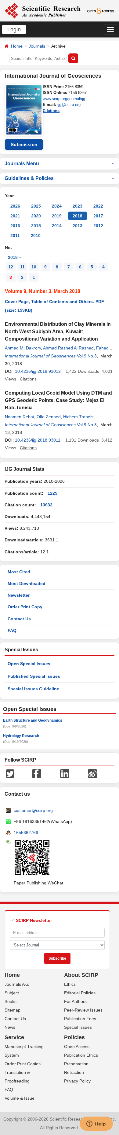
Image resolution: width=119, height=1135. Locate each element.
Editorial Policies (80, 992)
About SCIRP (81, 975)
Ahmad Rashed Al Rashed (68, 347)
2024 (57, 206)
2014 (57, 225)
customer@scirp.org (33, 810)
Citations (51, 110)
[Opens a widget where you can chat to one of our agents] (96, 1124)
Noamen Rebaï (19, 416)
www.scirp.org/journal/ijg (64, 98)
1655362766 (26, 832)
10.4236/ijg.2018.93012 (38, 371)
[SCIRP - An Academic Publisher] (43, 10)
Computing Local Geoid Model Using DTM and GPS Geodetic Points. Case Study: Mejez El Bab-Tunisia (58, 400)
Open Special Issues (29, 663)
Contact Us (19, 618)
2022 (98, 206)
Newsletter (19, 595)
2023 (77, 206)
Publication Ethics (81, 1055)
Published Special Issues (34, 676)
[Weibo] (92, 773)
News (10, 1027)
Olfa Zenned (49, 416)
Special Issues (78, 1027)
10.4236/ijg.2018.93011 (37, 440)
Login (14, 29)
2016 (15, 225)
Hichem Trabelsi (78, 416)
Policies (74, 1037)
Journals (37, 46)
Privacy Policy (77, 1080)
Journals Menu (22, 163)
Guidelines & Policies (29, 178)
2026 (15, 206)
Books (10, 1001)
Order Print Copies (23, 1063)
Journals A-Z (17, 984)
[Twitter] (10, 773)
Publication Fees (80, 1018)
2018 (77, 215)
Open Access (76, 1046)
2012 (98, 225)
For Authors (75, 1001)
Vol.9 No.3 (87, 355)
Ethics (70, 984)
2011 (15, 235)
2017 (98, 215)
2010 (36, 235)
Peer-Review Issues (83, 1010)
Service (14, 1037)
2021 (15, 215)
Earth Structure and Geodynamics (32, 720)
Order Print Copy (25, 606)
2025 (36, 206)
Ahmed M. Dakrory (23, 347)
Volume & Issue (19, 1098)
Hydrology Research (21, 736)
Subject (12, 992)
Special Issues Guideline (33, 688)
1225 (52, 493)
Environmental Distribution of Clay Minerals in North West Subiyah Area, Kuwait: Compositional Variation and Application (58, 331)
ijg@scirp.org (69, 104)
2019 (57, 215)
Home (17, 46)
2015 (36, 225)
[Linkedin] (64, 773)
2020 (36, 215)
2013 (77, 225)
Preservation (76, 1063)
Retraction (74, 1072)
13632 (46, 504)
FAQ (12, 630)
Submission (24, 144)
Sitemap (12, 1010)
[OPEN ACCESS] (100, 10)
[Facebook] (36, 773)
